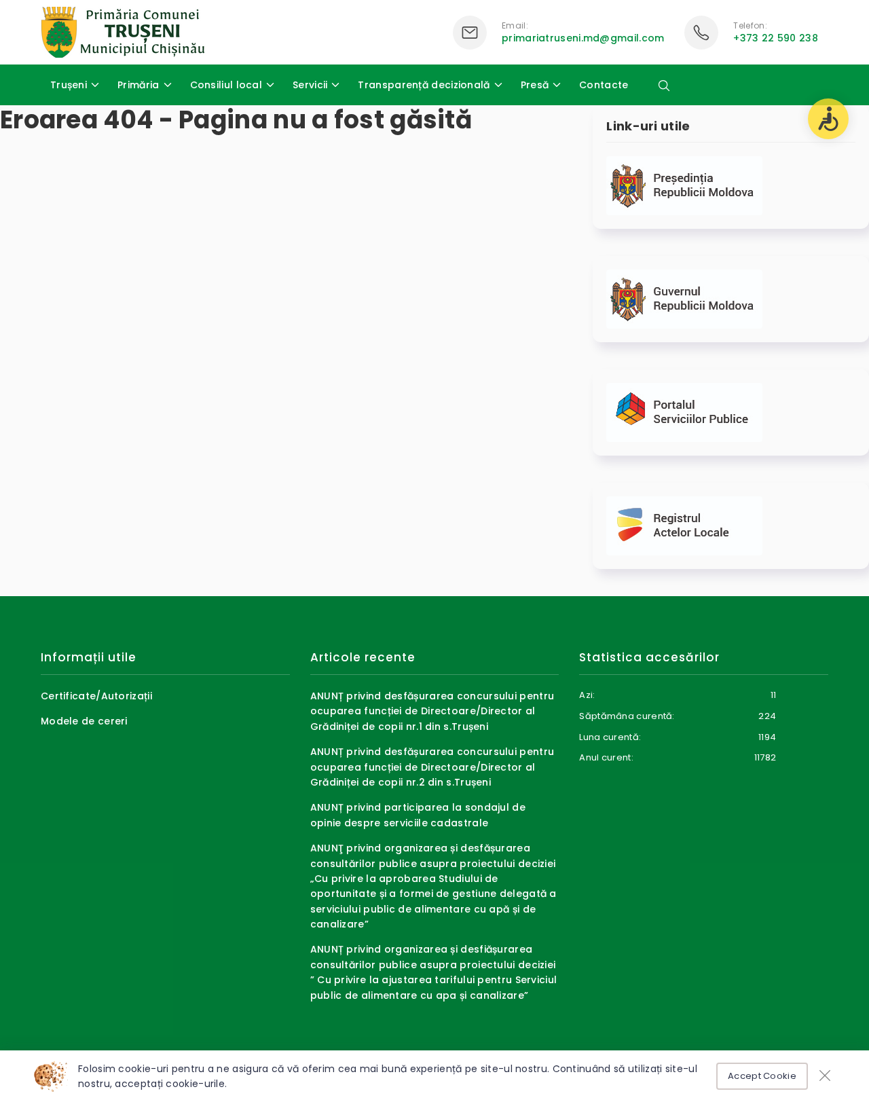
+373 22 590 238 (775, 38)
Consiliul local (226, 85)
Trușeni (68, 85)
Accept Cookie (762, 1075)
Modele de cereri (84, 721)
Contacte (603, 85)
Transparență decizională (423, 85)
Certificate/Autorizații (96, 696)
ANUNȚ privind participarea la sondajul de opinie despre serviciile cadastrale (417, 815)
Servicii (310, 85)
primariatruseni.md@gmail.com (583, 38)
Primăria (138, 85)
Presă (535, 85)
